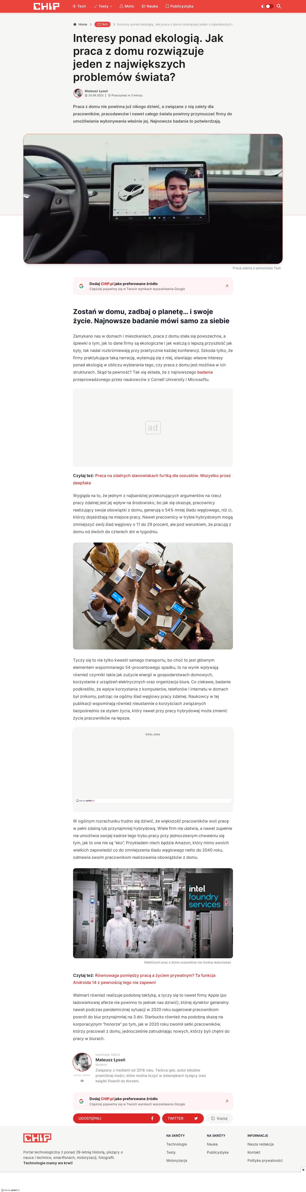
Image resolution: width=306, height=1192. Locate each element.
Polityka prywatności (265, 1160)
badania (205, 372)
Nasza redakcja (261, 1144)
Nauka (152, 6)
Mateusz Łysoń (96, 91)
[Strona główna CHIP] (46, 6)
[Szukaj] (279, 6)
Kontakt (254, 1152)
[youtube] (82, 1081)
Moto (129, 6)
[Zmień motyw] (267, 6)
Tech (81, 6)
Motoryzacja (176, 1160)
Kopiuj (222, 1118)
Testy (103, 6)
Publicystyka (181, 6)
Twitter (175, 1118)
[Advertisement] (153, 767)
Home (82, 24)
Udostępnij (89, 1118)
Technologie (176, 1144)
